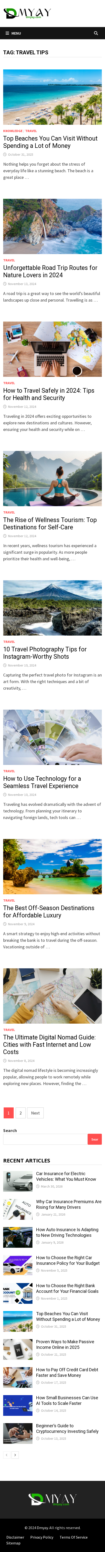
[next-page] (15, 1455)
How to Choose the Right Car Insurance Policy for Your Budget (68, 1260)
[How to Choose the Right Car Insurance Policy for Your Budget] (17, 1258)
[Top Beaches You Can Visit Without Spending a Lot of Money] (17, 1314)
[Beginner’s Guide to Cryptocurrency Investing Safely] (17, 1426)
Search (10, 1130)
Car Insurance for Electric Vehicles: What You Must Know (66, 1176)
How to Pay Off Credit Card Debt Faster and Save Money (67, 1372)
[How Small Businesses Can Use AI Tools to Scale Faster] (17, 1398)
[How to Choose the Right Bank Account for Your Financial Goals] (17, 1286)
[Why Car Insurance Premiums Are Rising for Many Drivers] (17, 1202)
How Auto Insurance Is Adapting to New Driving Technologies (67, 1232)
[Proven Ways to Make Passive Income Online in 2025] (17, 1342)
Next (35, 1113)
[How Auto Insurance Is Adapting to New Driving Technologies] (17, 1230)
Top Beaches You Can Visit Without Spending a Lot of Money (50, 142)
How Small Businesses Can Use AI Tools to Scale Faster (67, 1400)
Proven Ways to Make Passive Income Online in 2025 (65, 1344)
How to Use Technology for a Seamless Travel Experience (42, 782)
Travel (31, 131)
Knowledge (12, 131)
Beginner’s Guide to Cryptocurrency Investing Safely (67, 1428)
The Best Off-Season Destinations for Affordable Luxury (48, 912)
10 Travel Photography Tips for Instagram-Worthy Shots (45, 653)
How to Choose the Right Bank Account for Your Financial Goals (67, 1288)
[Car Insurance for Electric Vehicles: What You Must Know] (17, 1174)
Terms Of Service (74, 1537)
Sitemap (13, 1543)
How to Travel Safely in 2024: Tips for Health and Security (48, 394)
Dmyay (42, 1527)
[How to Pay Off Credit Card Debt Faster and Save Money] (17, 1370)
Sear (94, 1139)
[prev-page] (6, 1455)
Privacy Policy (41, 1537)
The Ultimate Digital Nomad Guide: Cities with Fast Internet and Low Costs (49, 1045)
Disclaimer (15, 1537)
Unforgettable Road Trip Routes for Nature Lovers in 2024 (50, 271)
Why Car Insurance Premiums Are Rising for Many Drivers (69, 1204)
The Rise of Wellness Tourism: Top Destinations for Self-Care (50, 523)
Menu (16, 33)
